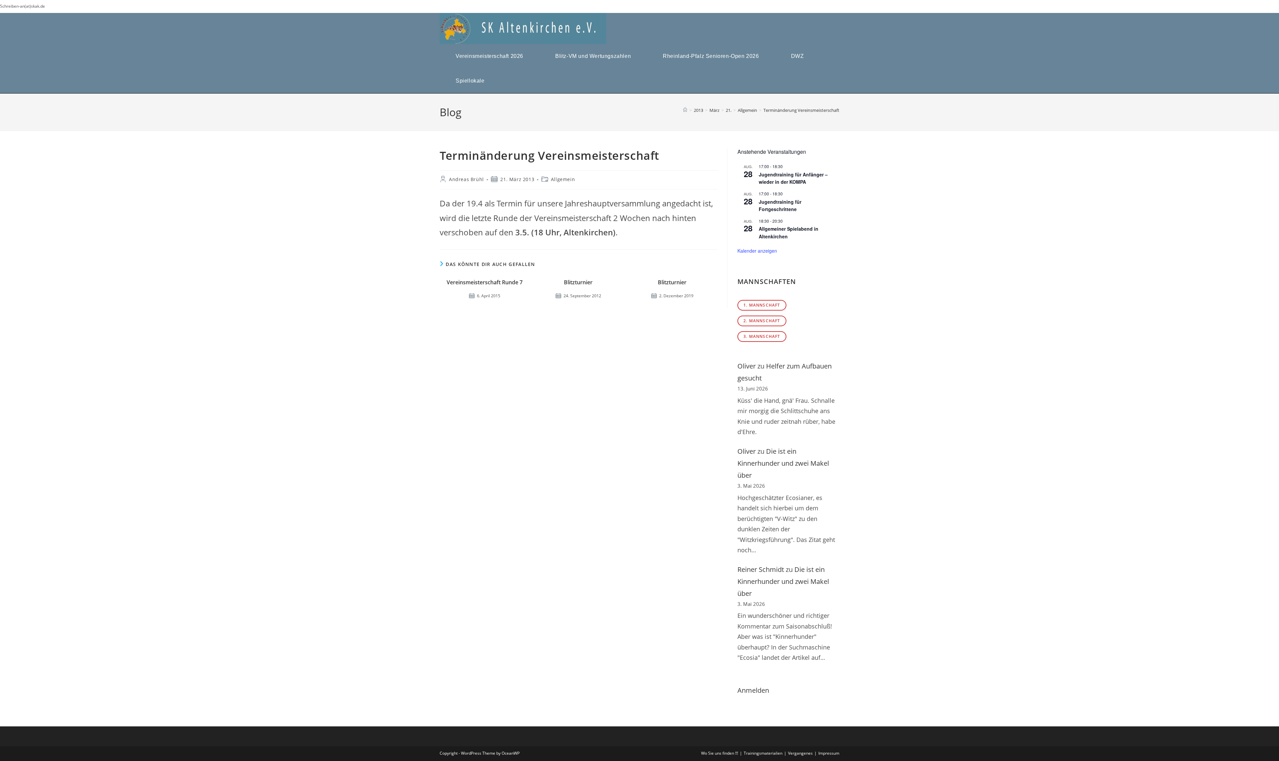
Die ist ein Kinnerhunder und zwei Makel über (783, 463)
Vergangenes (800, 753)
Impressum (828, 753)
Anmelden (753, 690)
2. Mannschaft (761, 321)
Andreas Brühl (466, 179)
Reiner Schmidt (760, 569)
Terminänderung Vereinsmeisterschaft (801, 110)
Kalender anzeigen (757, 250)
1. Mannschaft (761, 305)
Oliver (746, 366)
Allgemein (563, 179)
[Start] (685, 110)
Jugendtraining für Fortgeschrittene (780, 205)
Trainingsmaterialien (763, 753)
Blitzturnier (578, 282)
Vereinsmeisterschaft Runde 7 (485, 282)
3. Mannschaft (761, 336)
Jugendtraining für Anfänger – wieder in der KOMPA (793, 178)
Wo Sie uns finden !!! (719, 753)
